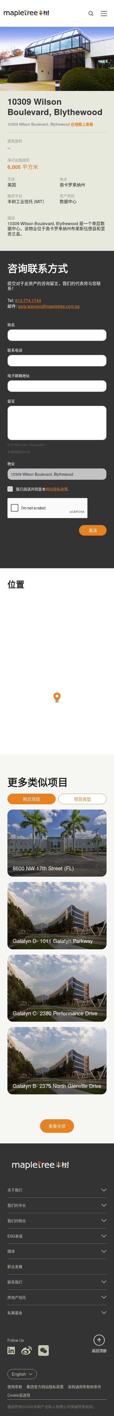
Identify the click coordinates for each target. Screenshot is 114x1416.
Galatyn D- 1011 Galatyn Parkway (53, 941)
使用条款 (14, 1386)
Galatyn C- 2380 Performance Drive (55, 1013)
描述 (11, 217)
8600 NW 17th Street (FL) (43, 868)
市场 (11, 179)
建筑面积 (14, 140)
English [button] (19, 1374)
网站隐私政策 (57, 489)
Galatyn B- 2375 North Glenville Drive (57, 1086)
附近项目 (31, 799)
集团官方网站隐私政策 (45, 1386)
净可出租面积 (18, 160)
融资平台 (14, 195)
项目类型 (82, 799)
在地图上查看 (82, 124)
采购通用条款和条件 (84, 1386)
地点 (63, 179)
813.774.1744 (28, 300)
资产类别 (67, 195)
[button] (57, 698)
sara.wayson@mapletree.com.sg (49, 306)
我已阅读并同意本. (42, 489)
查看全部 (57, 1126)
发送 (93, 530)
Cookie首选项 (18, 1395)
